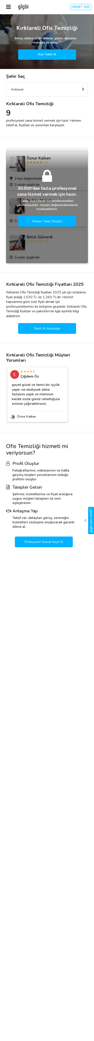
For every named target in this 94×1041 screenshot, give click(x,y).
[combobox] (47, 90)
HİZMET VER (80, 7)
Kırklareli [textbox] (17, 89)
